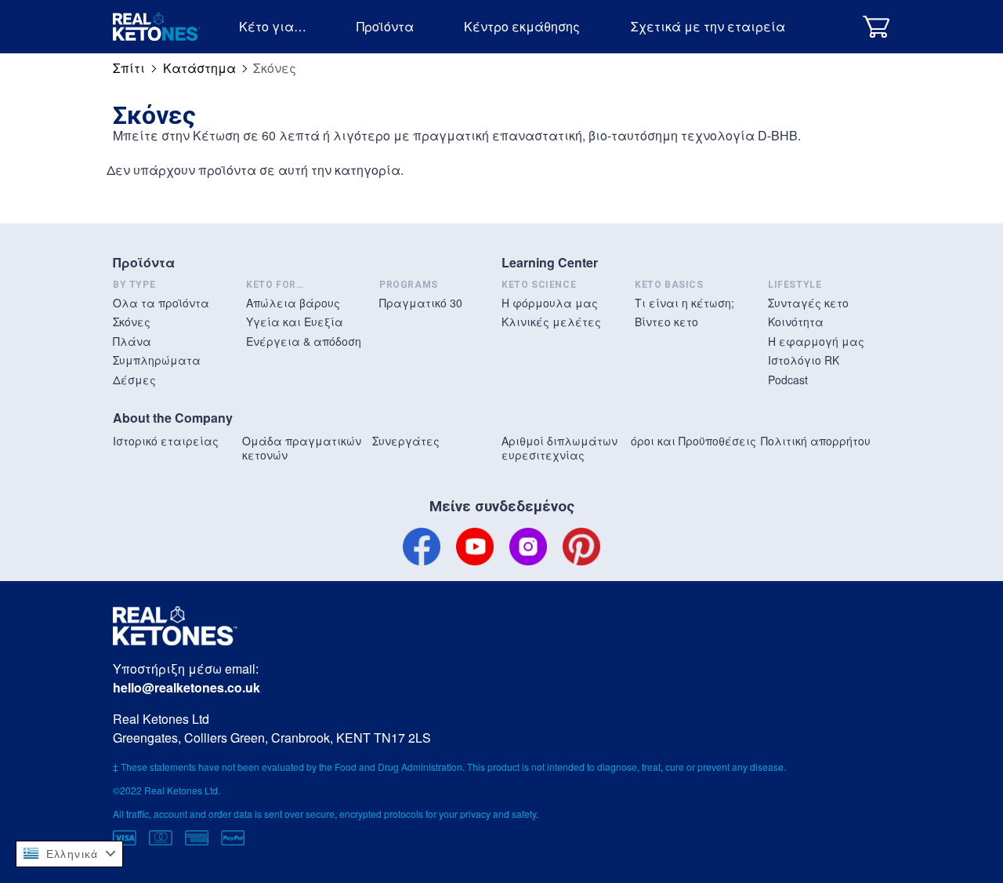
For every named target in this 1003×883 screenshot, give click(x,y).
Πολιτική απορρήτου (816, 441)
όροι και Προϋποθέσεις (693, 441)
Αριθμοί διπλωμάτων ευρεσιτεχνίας (559, 448)
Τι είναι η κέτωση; (684, 303)
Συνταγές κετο (808, 303)
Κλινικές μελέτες (551, 321)
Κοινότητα (796, 321)
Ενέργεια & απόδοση (303, 341)
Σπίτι (129, 68)
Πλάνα (132, 341)
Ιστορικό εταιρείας (166, 441)
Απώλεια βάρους (293, 303)
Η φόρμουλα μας (550, 303)
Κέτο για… (272, 26)
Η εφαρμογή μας (816, 341)
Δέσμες (134, 379)
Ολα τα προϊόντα (161, 303)
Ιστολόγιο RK (803, 360)
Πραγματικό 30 (420, 303)
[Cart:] (876, 26)
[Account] (836, 26)
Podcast (788, 379)
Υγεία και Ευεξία (294, 321)
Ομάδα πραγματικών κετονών (301, 448)
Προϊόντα (385, 26)
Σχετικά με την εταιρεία (708, 26)
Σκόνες (131, 321)
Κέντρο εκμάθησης (522, 26)
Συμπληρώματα (157, 360)
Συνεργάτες (406, 441)
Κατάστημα (199, 68)
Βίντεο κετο (666, 321)
